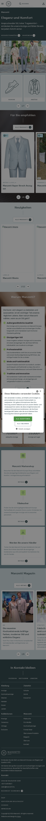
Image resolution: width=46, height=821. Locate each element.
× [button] (40, 391)
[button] (23, 429)
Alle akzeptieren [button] (23, 419)
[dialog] (23, 410)
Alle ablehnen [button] (23, 423)
